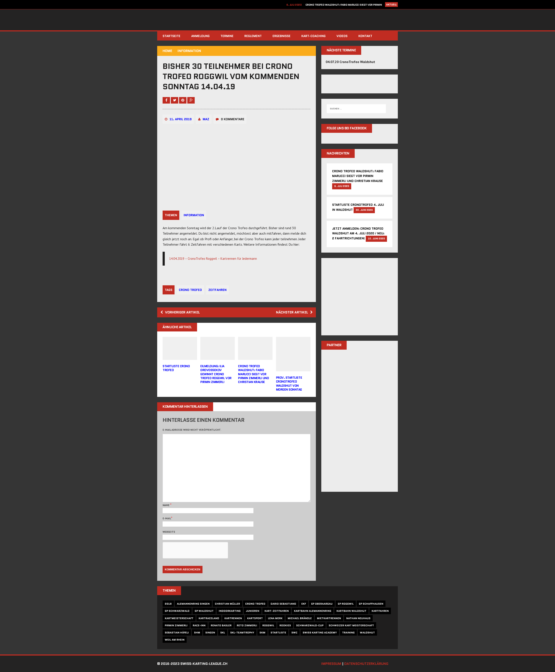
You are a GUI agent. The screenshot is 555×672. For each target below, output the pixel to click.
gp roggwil (346, 603)
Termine (226, 36)
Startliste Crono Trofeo (176, 368)
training (348, 632)
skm (262, 632)
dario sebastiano (283, 603)
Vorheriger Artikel (182, 312)
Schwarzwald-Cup (309, 625)
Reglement (253, 36)
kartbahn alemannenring (312, 611)
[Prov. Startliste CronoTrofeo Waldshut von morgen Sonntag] (293, 368)
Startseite (171, 36)
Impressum (331, 663)
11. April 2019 (181, 119)
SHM (197, 632)
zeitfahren (217, 290)
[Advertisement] (359, 299)
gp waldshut (204, 611)
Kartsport (255, 618)
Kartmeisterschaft (179, 618)
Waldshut (367, 632)
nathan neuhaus (358, 618)
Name (166, 505)
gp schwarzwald (177, 611)
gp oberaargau (322, 603)
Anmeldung (200, 36)
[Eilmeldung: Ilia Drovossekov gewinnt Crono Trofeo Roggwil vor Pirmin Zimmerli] (217, 357)
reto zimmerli (247, 625)
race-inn (199, 625)
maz (206, 119)
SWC (294, 632)
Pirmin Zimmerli (176, 625)
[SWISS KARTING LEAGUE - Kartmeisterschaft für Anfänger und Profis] (277, 20)
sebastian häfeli (177, 632)
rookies (285, 625)
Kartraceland (209, 618)
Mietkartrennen (329, 618)
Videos (342, 36)
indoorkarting (230, 611)
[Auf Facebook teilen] (167, 100)
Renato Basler (221, 625)
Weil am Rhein (174, 639)
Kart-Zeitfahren (276, 611)
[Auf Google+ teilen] (191, 100)
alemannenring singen (193, 603)
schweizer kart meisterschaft (351, 625)
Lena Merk (275, 618)
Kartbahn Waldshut (351, 611)
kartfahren (380, 611)
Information (194, 215)
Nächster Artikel (292, 312)
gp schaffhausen (371, 603)
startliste (278, 632)
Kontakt (365, 36)
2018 (168, 603)
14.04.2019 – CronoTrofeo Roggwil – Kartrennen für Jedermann (213, 258)
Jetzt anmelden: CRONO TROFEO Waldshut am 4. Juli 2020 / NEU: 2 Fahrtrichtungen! (358, 233)
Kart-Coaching (313, 36)
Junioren (252, 611)
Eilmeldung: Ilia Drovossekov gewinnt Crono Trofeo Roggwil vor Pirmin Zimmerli (215, 374)
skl (222, 632)
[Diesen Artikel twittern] (175, 100)
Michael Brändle (300, 618)
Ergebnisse (282, 36)
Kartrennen (233, 618)
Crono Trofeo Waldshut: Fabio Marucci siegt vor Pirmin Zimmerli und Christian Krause (253, 374)
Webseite (169, 531)
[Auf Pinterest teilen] (183, 100)
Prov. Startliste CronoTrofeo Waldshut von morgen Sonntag (289, 383)
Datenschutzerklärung (366, 663)
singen (210, 632)
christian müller (227, 603)
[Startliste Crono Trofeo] (180, 357)
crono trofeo (190, 290)
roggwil (268, 625)
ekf (303, 603)
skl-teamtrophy (242, 632)
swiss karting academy (320, 632)
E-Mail (167, 518)
